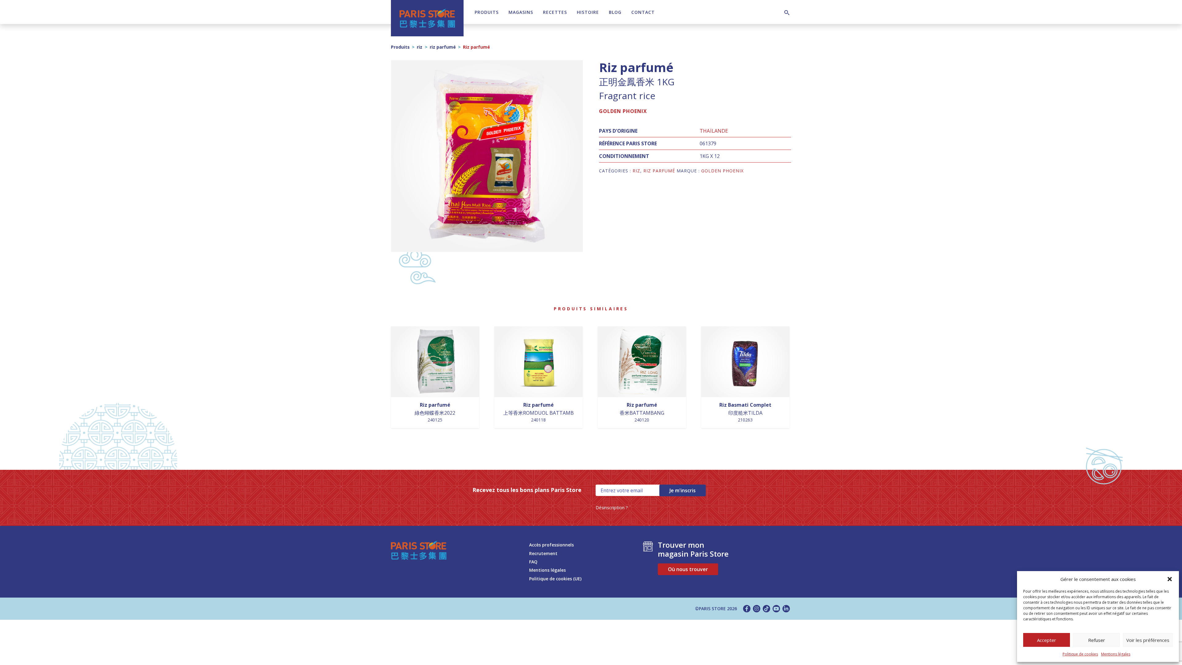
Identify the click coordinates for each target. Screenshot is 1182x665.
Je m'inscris (682, 490)
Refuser (1096, 640)
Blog (615, 12)
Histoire (588, 12)
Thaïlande (714, 130)
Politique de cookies (1080, 654)
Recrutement (543, 553)
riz (419, 47)
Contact (643, 12)
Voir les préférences (1147, 640)
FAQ (533, 562)
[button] (1170, 579)
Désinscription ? (612, 507)
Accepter (1046, 640)
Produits (487, 12)
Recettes (555, 12)
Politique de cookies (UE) (555, 579)
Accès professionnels (551, 545)
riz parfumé (443, 47)
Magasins (521, 12)
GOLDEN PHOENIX (623, 111)
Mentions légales (1115, 654)
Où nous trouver (688, 569)
